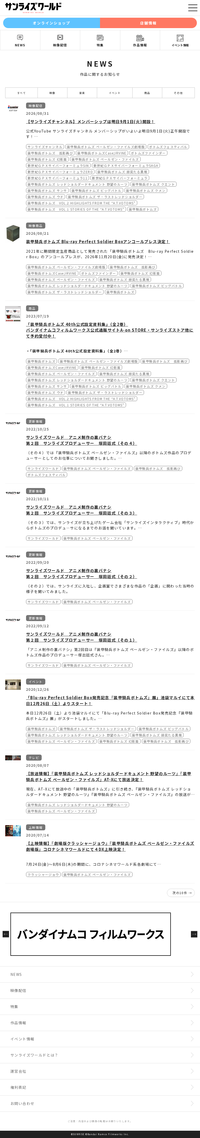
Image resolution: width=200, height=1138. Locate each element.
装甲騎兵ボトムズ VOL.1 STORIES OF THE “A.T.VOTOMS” (76, 209)
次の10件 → (182, 892)
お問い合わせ (22, 1103)
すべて (21, 93)
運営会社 (18, 1071)
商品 (147, 93)
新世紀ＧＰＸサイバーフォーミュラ (119, 178)
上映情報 (36, 827)
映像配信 (60, 45)
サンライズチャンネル (45, 146)
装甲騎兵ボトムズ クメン (146, 190)
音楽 (82, 93)
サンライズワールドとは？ (34, 1055)
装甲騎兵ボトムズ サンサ (47, 190)
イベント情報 (180, 45)
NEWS (20, 45)
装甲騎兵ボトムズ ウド (46, 196)
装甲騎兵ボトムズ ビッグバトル (97, 190)
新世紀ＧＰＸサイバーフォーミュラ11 (58, 178)
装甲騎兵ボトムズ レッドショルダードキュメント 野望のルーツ (78, 184)
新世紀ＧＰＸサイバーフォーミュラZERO (60, 171)
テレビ (34, 757)
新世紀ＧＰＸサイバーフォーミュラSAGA (125, 165)
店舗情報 (148, 23)
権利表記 (18, 1087)
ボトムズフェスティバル (168, 146)
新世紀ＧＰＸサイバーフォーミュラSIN (58, 165)
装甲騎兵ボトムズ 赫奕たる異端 (122, 171)
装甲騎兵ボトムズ (143, 209)
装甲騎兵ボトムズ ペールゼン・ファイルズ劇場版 (106, 146)
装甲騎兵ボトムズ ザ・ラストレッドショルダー (105, 196)
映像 (52, 93)
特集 (100, 45)
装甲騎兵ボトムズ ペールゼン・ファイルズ (105, 159)
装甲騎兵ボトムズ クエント (153, 184)
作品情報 (140, 45)
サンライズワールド (43, 468)
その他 (178, 93)
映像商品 (36, 225)
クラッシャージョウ (43, 874)
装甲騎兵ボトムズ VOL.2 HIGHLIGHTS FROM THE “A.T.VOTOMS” (82, 203)
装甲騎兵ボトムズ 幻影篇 (47, 159)
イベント (115, 93)
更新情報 (36, 421)
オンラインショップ (52, 23)
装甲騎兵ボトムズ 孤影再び (50, 153)
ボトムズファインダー (148, 153)
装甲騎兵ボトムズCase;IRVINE (102, 153)
